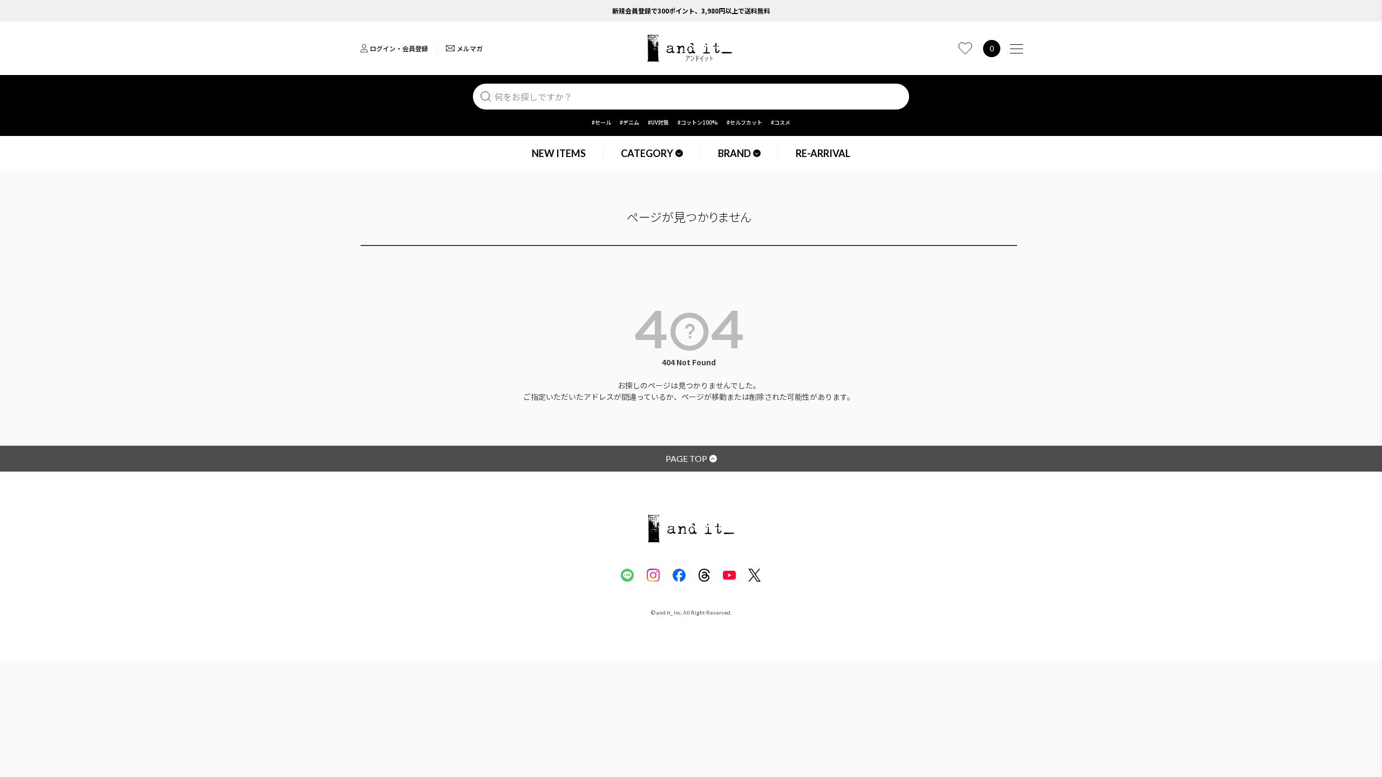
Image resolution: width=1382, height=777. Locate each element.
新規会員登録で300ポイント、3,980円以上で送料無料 (691, 10)
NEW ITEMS (559, 153)
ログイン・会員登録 (399, 48)
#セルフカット (744, 122)
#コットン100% (698, 122)
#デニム (629, 122)
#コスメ (780, 122)
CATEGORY (647, 153)
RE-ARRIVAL (823, 153)
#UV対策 (658, 122)
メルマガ (470, 48)
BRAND (734, 153)
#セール (601, 122)
